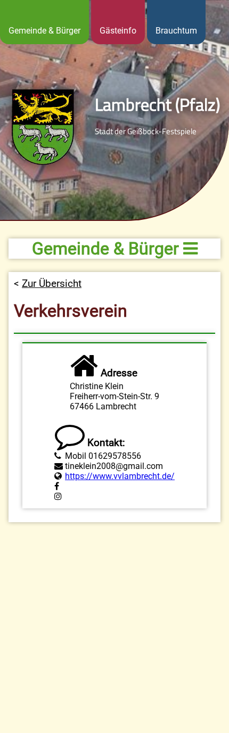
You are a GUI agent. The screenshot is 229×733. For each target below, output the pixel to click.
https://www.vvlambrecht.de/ (120, 476)
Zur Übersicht (51, 283)
